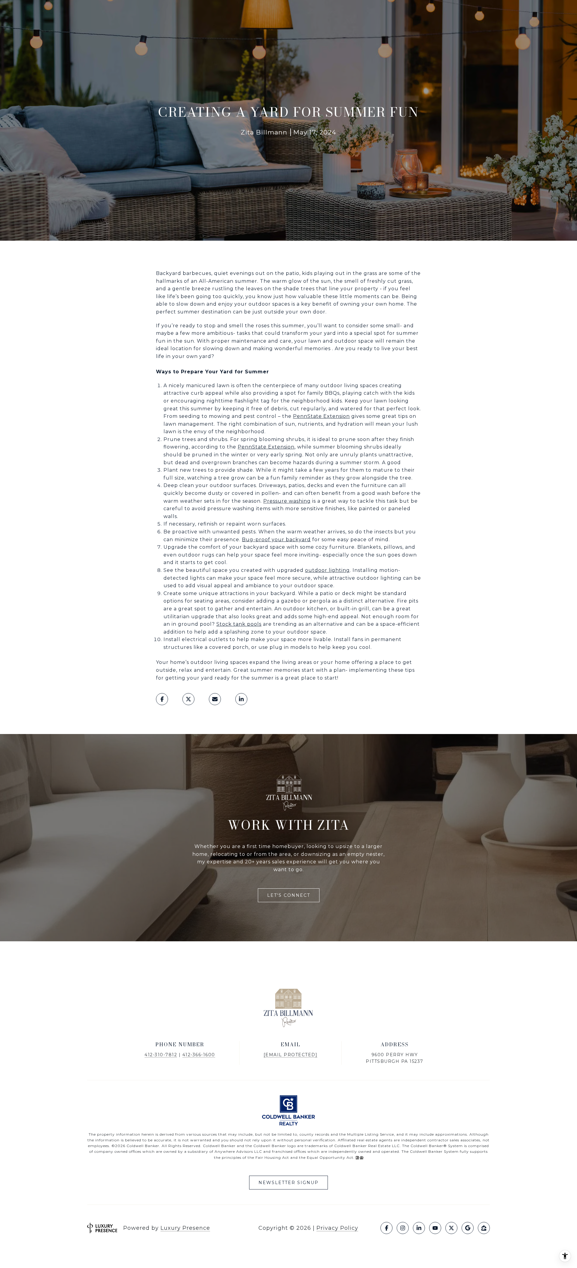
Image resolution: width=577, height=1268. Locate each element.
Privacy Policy (337, 1228)
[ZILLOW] (484, 1228)
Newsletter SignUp (288, 1182)
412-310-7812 (161, 1054)
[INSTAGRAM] (403, 1228)
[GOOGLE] (468, 1228)
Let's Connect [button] (288, 895)
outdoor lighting (327, 570)
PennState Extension (321, 416)
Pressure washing (287, 501)
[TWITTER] (451, 1228)
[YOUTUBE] (435, 1228)
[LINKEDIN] (419, 1228)
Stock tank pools (238, 624)
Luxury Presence (185, 1228)
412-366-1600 (198, 1054)
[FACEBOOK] (386, 1228)
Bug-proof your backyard (276, 539)
